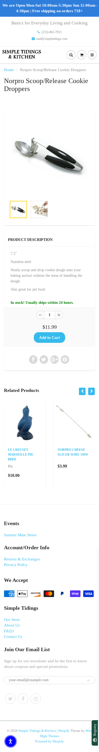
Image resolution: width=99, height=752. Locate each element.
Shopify (64, 731)
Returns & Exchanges (22, 559)
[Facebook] (23, 698)
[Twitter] (10, 698)
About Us (12, 625)
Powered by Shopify (49, 741)
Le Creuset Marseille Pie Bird (20, 454)
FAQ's (9, 631)
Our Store (12, 619)
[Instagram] (35, 698)
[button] (10, 741)
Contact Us (13, 636)
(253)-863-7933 (51, 32)
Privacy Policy (16, 565)
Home (9, 70)
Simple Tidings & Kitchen (37, 731)
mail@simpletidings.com (51, 39)
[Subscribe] (88, 680)
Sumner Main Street (20, 535)
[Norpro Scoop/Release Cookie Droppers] (49, 156)
